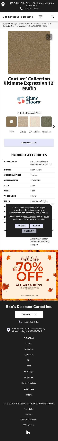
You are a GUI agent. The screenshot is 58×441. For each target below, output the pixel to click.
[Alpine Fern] (46, 122)
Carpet (20, 23)
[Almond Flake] (35, 122)
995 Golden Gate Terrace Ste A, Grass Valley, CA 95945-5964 (32, 4)
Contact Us (29, 142)
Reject (36, 226)
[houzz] (28, 432)
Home (5, 23)
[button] (29, 314)
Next (54, 122)
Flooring (12, 23)
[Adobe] (23, 122)
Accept (22, 226)
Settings (29, 231)
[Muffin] (11, 122)
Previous (4, 122)
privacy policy (30, 217)
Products (28, 23)
